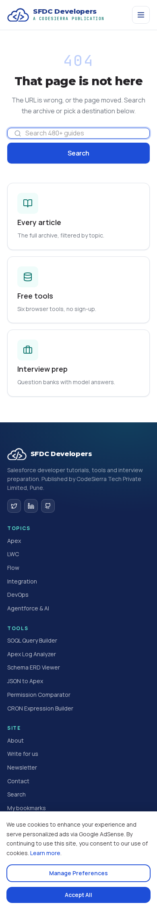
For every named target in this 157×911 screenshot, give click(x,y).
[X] (14, 506)
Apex (14, 541)
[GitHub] (48, 506)
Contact (18, 781)
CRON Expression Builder (40, 708)
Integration (22, 581)
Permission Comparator (38, 694)
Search (78, 153)
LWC (13, 554)
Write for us (22, 753)
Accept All (78, 895)
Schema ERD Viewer (33, 667)
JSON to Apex (25, 681)
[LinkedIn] (31, 506)
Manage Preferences (78, 873)
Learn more (45, 853)
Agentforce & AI (28, 608)
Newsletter (22, 767)
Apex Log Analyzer (31, 654)
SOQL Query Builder (32, 640)
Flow (13, 567)
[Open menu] (141, 15)
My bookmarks (26, 808)
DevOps (18, 594)
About (15, 740)
